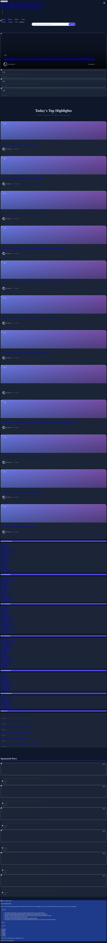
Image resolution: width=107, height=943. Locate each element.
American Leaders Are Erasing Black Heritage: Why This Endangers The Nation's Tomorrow (22, 5)
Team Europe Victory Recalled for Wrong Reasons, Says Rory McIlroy (21, 918)
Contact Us (21, 22)
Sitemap (12, 940)
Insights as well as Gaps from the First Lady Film (16, 916)
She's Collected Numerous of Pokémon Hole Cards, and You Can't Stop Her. (20, 83)
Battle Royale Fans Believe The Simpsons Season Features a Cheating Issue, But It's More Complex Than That (33, 248)
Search (71, 24)
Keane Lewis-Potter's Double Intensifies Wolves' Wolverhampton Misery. (23, 492)
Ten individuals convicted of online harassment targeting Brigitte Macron (48, 58)
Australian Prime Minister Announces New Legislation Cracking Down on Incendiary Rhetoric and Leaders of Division (36, 387)
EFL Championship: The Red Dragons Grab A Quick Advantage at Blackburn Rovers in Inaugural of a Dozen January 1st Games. (39, 422)
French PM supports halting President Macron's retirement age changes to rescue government (26, 914)
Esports (23, 19)
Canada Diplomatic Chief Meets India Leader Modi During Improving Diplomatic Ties (16, 715)
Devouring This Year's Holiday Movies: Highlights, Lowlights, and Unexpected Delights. (21, 2)
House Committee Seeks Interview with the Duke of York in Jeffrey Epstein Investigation (21, 8)
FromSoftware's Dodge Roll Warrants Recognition (14, 74)
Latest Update (4, 1)
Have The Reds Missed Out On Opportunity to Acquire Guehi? (20, 144)
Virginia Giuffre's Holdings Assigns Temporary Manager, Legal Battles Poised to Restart (16, 726)
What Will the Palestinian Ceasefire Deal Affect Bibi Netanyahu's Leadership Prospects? (25, 912)
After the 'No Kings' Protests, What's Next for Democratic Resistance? (22, 213)
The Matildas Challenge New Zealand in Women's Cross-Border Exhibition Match (25, 352)
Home (3, 19)
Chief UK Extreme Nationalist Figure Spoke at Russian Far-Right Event (22, 178)
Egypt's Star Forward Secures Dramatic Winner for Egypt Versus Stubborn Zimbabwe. (16, 732)
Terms (8, 940)
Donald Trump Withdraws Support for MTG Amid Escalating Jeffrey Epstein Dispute (16, 721)
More (16, 22)
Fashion (4, 22)
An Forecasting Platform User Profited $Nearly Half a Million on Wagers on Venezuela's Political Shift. (24, 4)
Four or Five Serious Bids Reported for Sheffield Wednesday (19, 526)
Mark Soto (12, 64)
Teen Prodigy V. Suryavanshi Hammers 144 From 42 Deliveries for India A (23, 457)
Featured (10, 22)
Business (17, 19)
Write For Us (4, 940)
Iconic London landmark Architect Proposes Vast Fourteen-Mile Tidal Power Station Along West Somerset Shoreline (21, 743)
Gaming (3, 935)
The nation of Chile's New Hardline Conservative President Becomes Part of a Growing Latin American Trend (30, 919)
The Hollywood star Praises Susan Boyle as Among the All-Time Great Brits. (14, 738)
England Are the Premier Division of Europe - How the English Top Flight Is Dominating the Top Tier (28, 915)
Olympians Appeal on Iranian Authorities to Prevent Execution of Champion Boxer (20, 6)
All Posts (10, 19)
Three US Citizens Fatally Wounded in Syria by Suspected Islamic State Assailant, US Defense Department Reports (30, 92)
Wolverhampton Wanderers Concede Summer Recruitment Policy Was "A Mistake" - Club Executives (31, 318)
